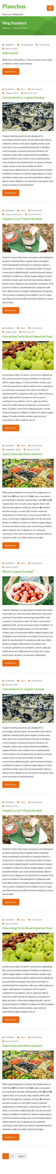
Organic (9, 332)
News (23, 89)
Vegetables (10, 450)
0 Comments (36, 89)
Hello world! (10, 53)
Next (21, 1156)
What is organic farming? (18, 571)
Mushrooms (17, 214)
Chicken (9, 93)
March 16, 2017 (30, 93)
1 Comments (44, 45)
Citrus (15, 93)
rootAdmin (9, 45)
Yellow (18, 450)
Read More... (11, 71)
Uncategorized (27, 45)
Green (8, 214)
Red (14, 332)
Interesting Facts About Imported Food (27, 336)
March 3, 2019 (11, 49)
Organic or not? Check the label (22, 219)
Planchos (14, 6)
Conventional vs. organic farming (23, 97)
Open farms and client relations (22, 454)
